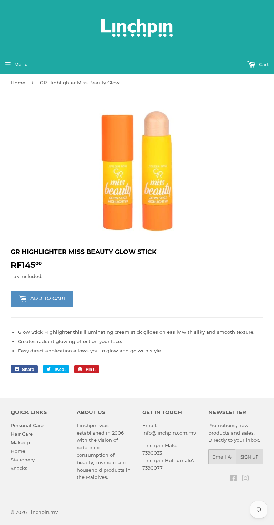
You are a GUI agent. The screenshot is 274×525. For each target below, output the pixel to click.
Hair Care (22, 434)
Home (18, 82)
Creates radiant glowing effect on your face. (70, 341)
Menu (21, 64)
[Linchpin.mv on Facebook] (233, 479)
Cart (263, 64)
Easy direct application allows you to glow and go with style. (90, 350)
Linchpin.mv (43, 512)
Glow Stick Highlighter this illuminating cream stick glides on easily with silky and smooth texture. (136, 332)
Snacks (19, 468)
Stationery (23, 459)
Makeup (20, 442)
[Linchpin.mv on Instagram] (245, 479)
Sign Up (249, 457)
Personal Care (27, 425)
